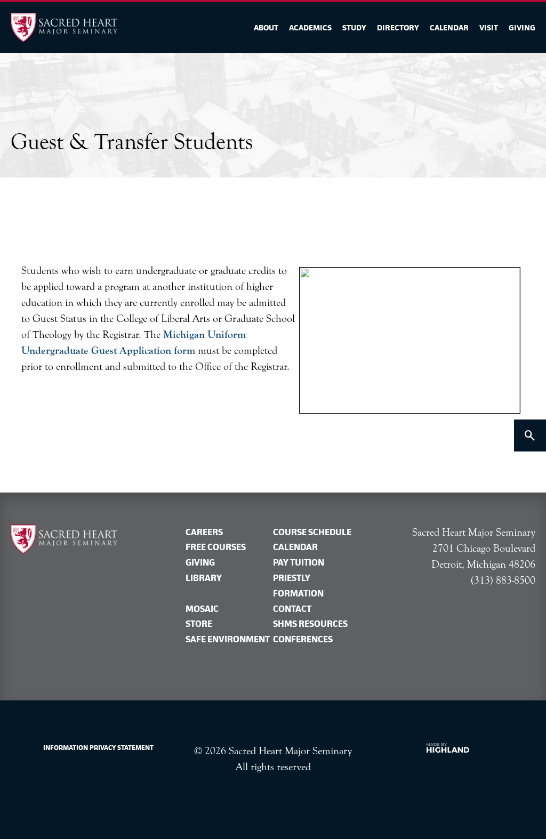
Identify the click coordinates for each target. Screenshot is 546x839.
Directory (398, 27)
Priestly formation (298, 585)
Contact (292, 609)
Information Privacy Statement (98, 747)
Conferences (303, 639)
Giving (522, 27)
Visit (488, 27)
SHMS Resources (310, 624)
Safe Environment (228, 639)
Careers (204, 532)
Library (204, 578)
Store (199, 624)
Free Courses (216, 547)
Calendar (449, 27)
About (266, 27)
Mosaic (202, 609)
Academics (310, 27)
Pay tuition (298, 562)
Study (354, 27)
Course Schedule (312, 532)
